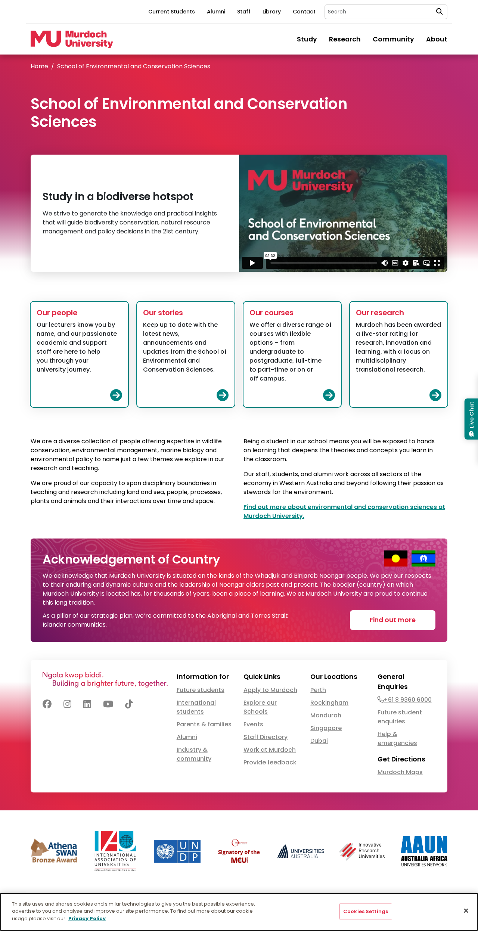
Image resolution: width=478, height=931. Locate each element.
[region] (239, 912)
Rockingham (329, 702)
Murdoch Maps (400, 772)
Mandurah (325, 715)
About (436, 39)
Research (345, 39)
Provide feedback (270, 762)
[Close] (466, 911)
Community (393, 39)
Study (307, 39)
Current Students (171, 11)
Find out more (393, 619)
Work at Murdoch (269, 749)
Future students (200, 690)
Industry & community (194, 754)
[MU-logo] (72, 39)
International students (196, 707)
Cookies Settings (365, 911)
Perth (318, 690)
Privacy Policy (87, 918)
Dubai (319, 740)
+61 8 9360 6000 (408, 699)
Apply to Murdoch (270, 690)
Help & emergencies (397, 738)
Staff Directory (265, 737)
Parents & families (204, 724)
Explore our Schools (260, 707)
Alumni (216, 11)
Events (253, 724)
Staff (244, 11)
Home (39, 66)
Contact (304, 11)
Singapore (326, 728)
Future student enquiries (400, 717)
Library (272, 11)
